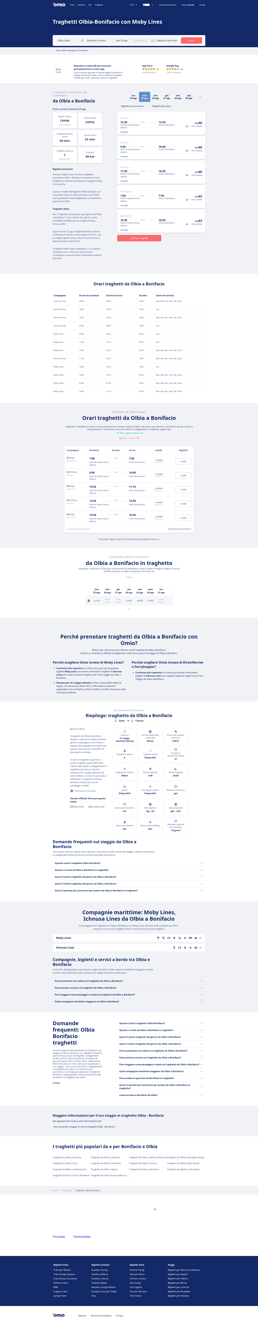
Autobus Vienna (100, 1278)
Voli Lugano (136, 1287)
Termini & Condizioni (101, 1315)
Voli (90, 4)
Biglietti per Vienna (178, 1278)
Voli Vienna (135, 1295)
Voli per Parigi (137, 1269)
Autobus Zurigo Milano (104, 1287)
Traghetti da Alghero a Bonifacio (183, 1169)
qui (158, 539)
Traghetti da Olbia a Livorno (143, 1163)
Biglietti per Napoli (177, 1274)
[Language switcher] (148, 4)
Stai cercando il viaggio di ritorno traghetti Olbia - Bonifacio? (84, 1126)
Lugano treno (60, 1291)
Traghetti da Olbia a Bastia (104, 1169)
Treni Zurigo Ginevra (64, 1274)
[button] (123, 40)
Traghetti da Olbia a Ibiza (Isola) (183, 1163)
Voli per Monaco (138, 1291)
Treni (72, 4)
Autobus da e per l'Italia (104, 1291)
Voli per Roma (137, 1274)
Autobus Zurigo (100, 1269)
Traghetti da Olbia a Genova (67, 1157)
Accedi (202, 5)
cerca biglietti (65, 124)
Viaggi (171, 1264)
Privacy (119, 1315)
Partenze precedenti (79, 528)
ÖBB (55, 1287)
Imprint (82, 1315)
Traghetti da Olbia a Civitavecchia (69, 1169)
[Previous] (88, 591)
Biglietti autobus (101, 1264)
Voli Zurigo (135, 1282)
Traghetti (99, 4)
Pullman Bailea (99, 1282)
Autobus (81, 4)
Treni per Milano (62, 1269)
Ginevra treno (60, 1282)
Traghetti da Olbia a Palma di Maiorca (148, 1157)
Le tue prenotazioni (167, 5)
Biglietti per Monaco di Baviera (184, 1269)
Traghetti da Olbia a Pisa (65, 1163)
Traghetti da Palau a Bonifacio (144, 1169)
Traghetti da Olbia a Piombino (106, 1163)
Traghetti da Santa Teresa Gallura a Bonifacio (114, 1175)
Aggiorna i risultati (127, 438)
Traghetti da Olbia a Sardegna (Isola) (185, 1157)
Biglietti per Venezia (178, 1295)
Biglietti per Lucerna (178, 1287)
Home (56, 1190)
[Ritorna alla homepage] (61, 5)
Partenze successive (178, 528)
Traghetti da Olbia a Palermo (105, 1157)
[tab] (132, 106)
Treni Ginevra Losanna (65, 1278)
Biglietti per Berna (177, 1282)
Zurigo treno (60, 1295)
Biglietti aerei (137, 1264)
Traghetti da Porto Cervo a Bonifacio (71, 1175)
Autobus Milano (100, 1274)
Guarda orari (65, 159)
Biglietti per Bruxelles (179, 1291)
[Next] (200, 97)
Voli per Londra (138, 1278)
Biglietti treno (60, 1264)
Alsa (94, 1295)
